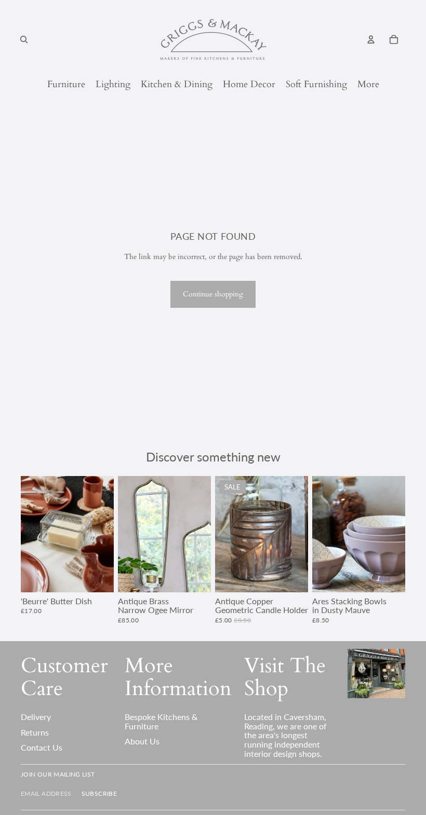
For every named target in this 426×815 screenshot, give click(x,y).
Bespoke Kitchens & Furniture (161, 721)
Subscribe (99, 793)
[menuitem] (368, 84)
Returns (35, 732)
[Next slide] (106, 534)
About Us (142, 741)
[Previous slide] (29, 534)
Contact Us (41, 747)
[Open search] (23, 39)
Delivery (36, 717)
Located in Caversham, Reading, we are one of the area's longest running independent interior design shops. (285, 735)
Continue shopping (213, 294)
